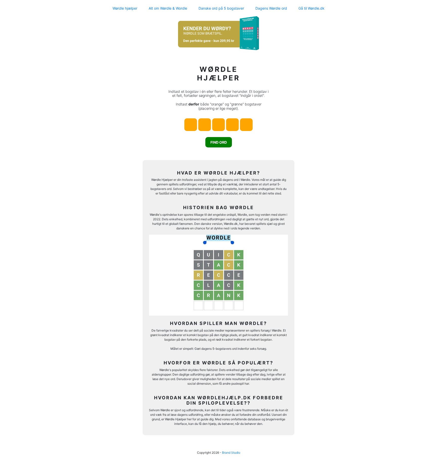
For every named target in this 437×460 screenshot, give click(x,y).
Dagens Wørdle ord (271, 8)
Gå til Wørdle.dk (311, 8)
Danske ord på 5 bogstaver (221, 8)
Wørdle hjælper (125, 8)
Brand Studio (231, 452)
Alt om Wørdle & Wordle (168, 8)
